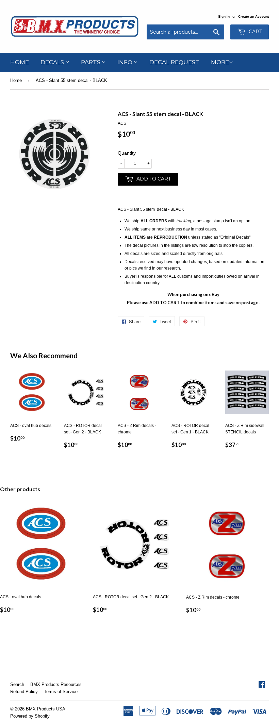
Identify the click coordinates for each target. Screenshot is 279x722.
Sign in (224, 16)
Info (125, 62)
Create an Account (253, 16)
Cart (254, 32)
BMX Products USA (45, 708)
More (220, 62)
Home (19, 62)
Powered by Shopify (30, 716)
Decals (52, 62)
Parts (91, 62)
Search (17, 684)
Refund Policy (24, 691)
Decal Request (174, 62)
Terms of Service (61, 691)
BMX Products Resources (56, 684)
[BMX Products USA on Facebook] (261, 685)
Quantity (127, 153)
